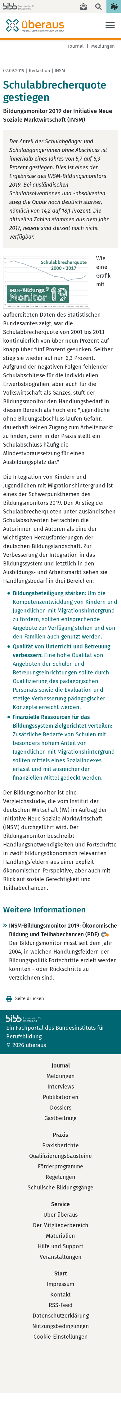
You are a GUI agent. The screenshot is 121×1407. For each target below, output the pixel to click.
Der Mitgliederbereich (60, 1225)
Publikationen (60, 1097)
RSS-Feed (61, 1305)
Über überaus (60, 1214)
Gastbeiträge (60, 1118)
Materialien (60, 1235)
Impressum (60, 1284)
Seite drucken (29, 998)
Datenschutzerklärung (61, 1315)
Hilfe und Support (60, 1246)
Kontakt (60, 1294)
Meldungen (103, 46)
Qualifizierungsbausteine (60, 1156)
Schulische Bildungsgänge (60, 1187)
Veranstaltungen (61, 1256)
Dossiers (60, 1107)
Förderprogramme (60, 1166)
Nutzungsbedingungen (60, 1326)
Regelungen (60, 1177)
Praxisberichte (60, 1145)
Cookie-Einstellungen (61, 1336)
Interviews (60, 1086)
